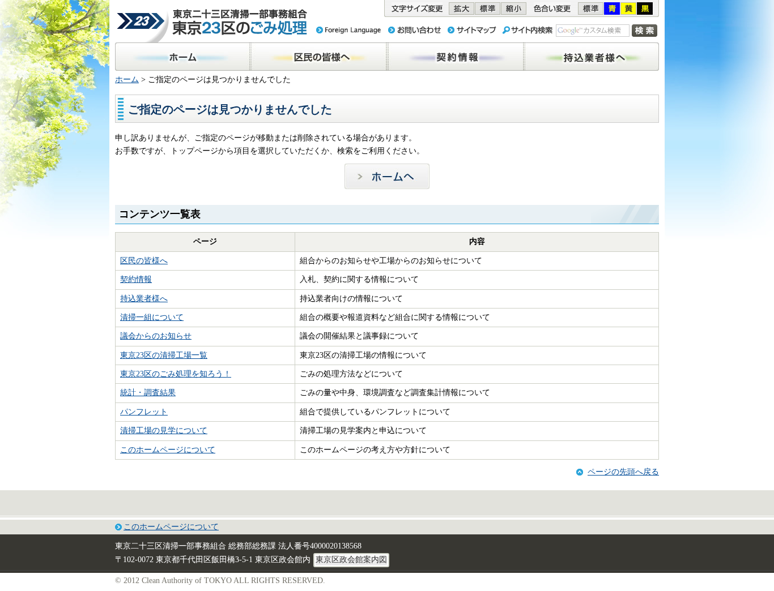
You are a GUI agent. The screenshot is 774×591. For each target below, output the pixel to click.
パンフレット (144, 412)
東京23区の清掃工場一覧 (163, 355)
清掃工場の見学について (163, 430)
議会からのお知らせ (156, 336)
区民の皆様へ (144, 260)
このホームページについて (167, 450)
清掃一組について (152, 317)
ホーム (127, 79)
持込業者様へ (144, 298)
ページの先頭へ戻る (623, 472)
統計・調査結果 (148, 392)
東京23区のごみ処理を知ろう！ (175, 374)
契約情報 (136, 279)
